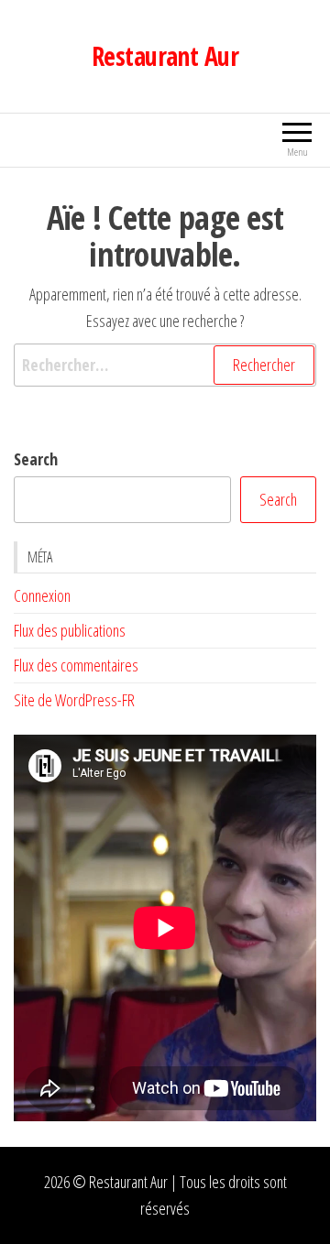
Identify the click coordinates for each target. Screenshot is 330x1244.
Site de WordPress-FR (74, 700)
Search (36, 459)
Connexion (42, 595)
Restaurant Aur (165, 55)
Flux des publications (70, 630)
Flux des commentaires (76, 665)
